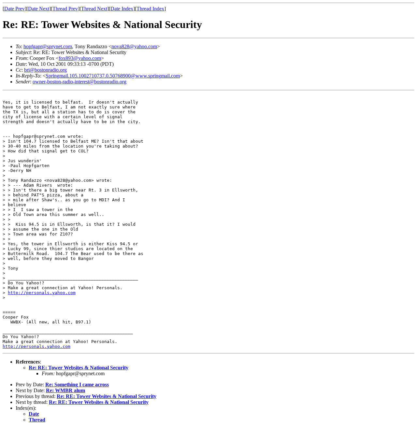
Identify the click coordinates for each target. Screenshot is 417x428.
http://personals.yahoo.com (42, 292)
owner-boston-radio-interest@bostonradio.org (79, 81)
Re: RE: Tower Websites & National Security (78, 367)
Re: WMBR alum (65, 390)
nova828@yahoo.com (134, 46)
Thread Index (150, 8)
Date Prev (14, 8)
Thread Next (94, 8)
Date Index (121, 8)
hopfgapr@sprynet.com (47, 46)
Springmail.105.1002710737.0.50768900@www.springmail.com (113, 75)
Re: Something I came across (77, 384)
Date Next (38, 8)
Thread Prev (65, 8)
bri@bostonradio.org (45, 70)
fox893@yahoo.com (80, 58)
